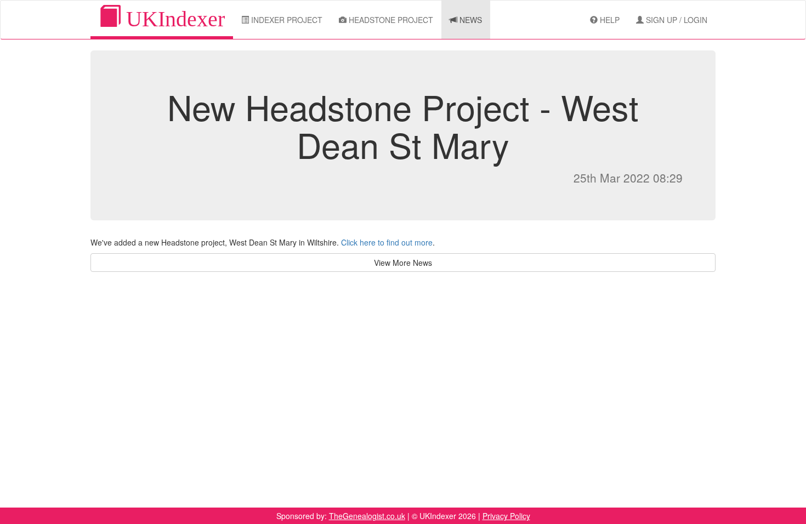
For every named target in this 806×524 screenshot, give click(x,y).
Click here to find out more (387, 242)
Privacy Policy (506, 515)
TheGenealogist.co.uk (367, 515)
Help (609, 19)
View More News (403, 262)
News (469, 19)
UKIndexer (173, 19)
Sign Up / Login (675, 19)
